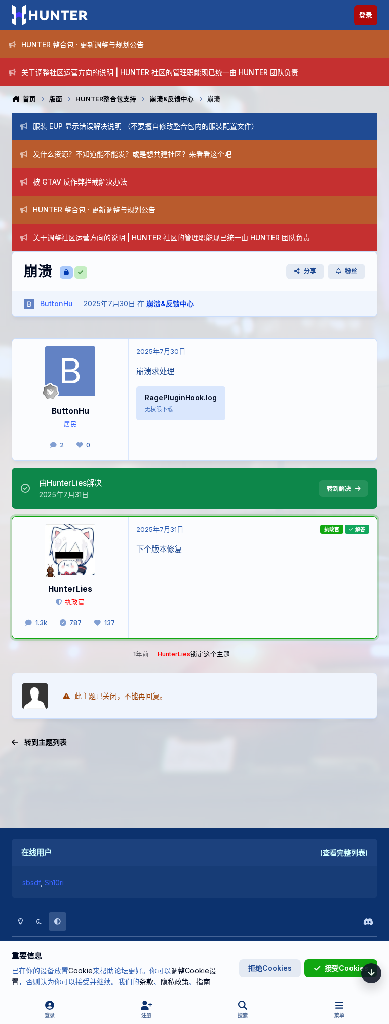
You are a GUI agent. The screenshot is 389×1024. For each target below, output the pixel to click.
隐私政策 (175, 981)
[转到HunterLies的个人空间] (70, 549)
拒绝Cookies (270, 968)
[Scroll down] (371, 973)
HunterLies (70, 589)
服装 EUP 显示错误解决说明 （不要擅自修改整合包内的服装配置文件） (145, 126)
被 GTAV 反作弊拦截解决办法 (80, 181)
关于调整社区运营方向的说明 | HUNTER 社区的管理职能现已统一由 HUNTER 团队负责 (159, 72)
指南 (203, 981)
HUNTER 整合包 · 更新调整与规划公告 (82, 44)
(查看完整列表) (344, 852)
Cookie (80, 970)
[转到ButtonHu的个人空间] (29, 304)
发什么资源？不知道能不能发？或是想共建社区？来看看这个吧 (132, 154)
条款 (146, 981)
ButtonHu (70, 411)
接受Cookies (346, 968)
